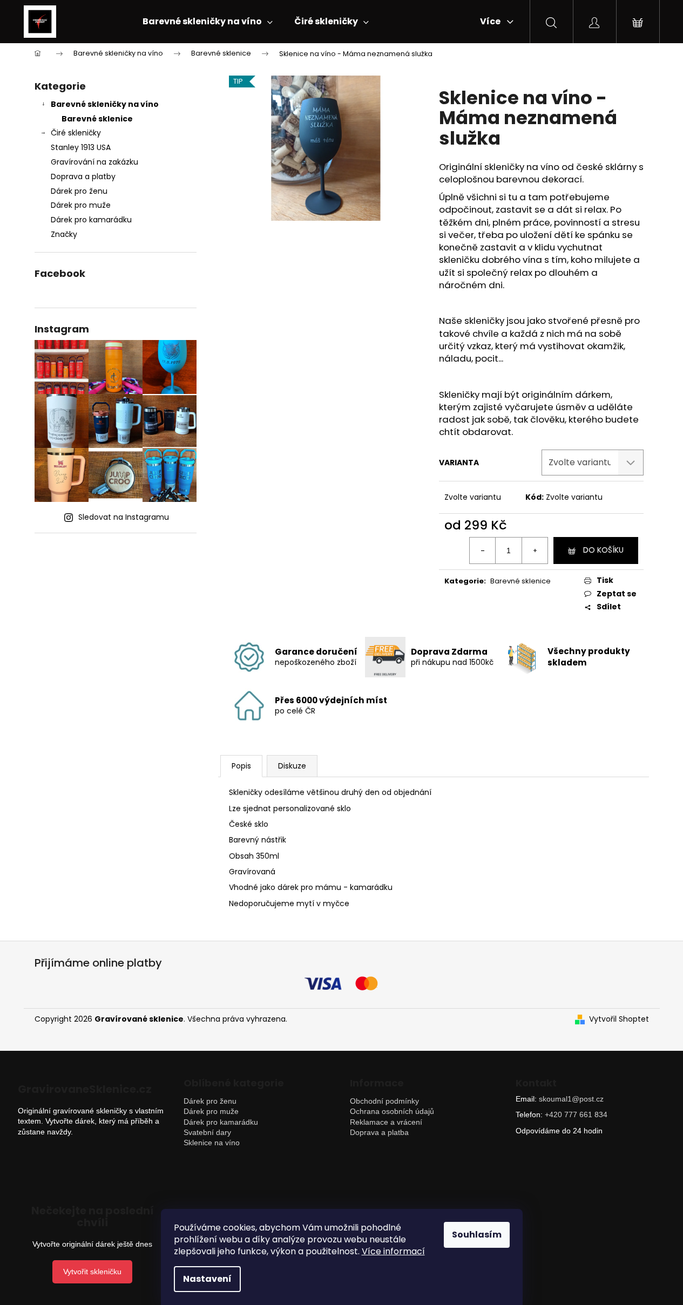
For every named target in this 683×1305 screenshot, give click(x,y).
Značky (64, 234)
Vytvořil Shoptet (619, 1019)
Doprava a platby (83, 176)
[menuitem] (207, 21)
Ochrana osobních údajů (392, 1111)
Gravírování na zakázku (94, 162)
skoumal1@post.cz (571, 1099)
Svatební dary (207, 1132)
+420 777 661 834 (576, 1114)
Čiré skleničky (76, 132)
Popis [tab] (241, 765)
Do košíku (603, 550)
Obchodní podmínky (384, 1101)
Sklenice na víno (212, 1142)
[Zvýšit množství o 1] (534, 550)
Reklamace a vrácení (386, 1122)
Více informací (393, 1251)
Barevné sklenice (97, 118)
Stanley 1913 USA (81, 147)
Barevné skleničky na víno (105, 104)
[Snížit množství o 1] (483, 550)
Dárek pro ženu (79, 191)
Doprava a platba (379, 1132)
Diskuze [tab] (292, 765)
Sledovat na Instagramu (123, 517)
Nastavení (207, 1279)
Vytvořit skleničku (92, 1271)
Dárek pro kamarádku (91, 219)
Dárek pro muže (81, 205)
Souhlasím (477, 1234)
